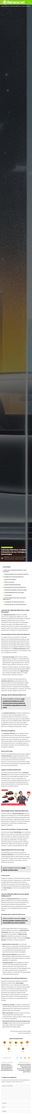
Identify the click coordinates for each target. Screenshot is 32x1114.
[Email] (28, 1057)
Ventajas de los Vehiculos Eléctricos (14, 577)
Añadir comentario (19, 558)
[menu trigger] (3, 2)
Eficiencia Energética (10, 579)
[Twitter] (21, 1057)
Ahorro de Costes (9, 582)
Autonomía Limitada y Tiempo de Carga (15, 590)
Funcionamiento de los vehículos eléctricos (17, 574)
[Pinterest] (25, 1057)
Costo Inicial (8, 595)
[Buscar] (29, 2)
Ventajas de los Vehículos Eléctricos (14, 602)
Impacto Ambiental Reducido (13, 584)
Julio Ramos (7, 557)
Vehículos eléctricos (7, 547)
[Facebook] (17, 1057)
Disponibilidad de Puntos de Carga (14, 592)
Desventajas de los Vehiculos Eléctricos (15, 587)
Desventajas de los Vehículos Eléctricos (15, 604)
